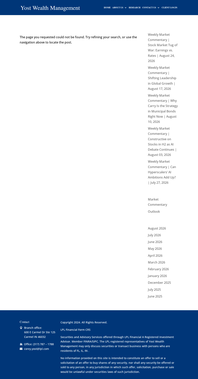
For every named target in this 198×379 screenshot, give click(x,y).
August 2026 (157, 228)
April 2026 (155, 255)
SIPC (95, 341)
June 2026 (155, 242)
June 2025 (155, 296)
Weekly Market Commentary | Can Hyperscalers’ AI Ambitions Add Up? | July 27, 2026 (162, 172)
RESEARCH (135, 7)
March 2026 (156, 262)
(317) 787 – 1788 (43, 344)
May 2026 (155, 248)
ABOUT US (117, 7)
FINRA (87, 341)
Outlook (154, 211)
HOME (107, 7)
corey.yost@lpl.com (36, 349)
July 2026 (154, 235)
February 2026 (158, 269)
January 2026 (157, 276)
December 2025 (159, 282)
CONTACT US (149, 7)
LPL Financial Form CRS (75, 329)
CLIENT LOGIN (169, 7)
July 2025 (154, 289)
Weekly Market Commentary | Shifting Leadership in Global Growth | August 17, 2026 (162, 78)
